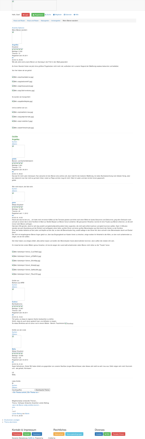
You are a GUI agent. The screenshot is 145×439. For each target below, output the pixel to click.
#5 (13, 362)
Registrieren (38, 15)
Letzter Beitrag (17, 413)
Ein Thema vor (32, 392)
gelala (14, 159)
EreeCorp (59, 438)
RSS (107, 434)
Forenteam (17, 434)
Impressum (37, 434)
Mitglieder (58, 14)
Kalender (68, 14)
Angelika (15, 45)
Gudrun (15, 302)
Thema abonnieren (10, 422)
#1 (13, 58)
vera (13, 407)
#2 (13, 172)
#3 (13, 215)
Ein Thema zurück (19, 392)
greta (14, 202)
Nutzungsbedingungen (74, 434)
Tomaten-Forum (118, 434)
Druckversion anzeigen (12, 420)
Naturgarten (45, 20)
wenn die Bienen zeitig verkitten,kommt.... (26, 405)
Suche (48, 14)
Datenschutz (59, 434)
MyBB (45, 438)
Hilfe (76, 14)
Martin (27, 413)
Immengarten (55, 20)
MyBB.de (31, 438)
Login (26, 15)
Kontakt (27, 434)
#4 (13, 315)
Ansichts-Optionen (18, 28)
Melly (14, 349)
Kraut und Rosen (19, 20)
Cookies (99, 434)
